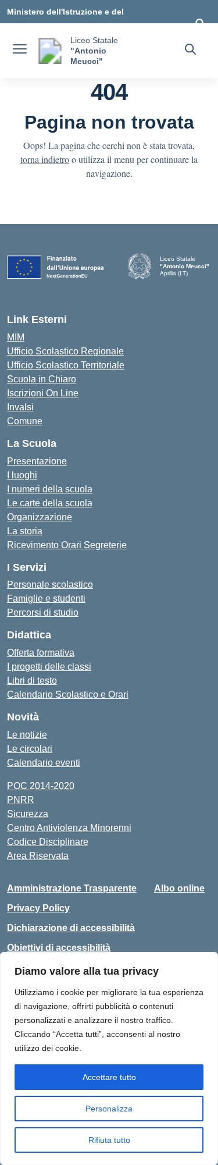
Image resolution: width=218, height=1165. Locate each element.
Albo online (179, 888)
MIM (15, 337)
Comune (24, 421)
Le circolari (29, 749)
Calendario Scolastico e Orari (67, 694)
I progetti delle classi (49, 667)
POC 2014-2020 (40, 786)
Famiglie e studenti (46, 598)
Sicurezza (27, 814)
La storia (24, 531)
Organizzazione (39, 517)
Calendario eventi (43, 763)
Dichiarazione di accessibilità (71, 928)
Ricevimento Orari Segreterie (67, 545)
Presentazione (37, 461)
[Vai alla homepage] (50, 51)
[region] (109, 1058)
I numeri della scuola (49, 489)
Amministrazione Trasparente (72, 888)
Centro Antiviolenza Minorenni (69, 828)
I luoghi (22, 475)
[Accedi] (200, 23)
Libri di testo (32, 680)
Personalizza (109, 1108)
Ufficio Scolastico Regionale (65, 351)
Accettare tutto (109, 1077)
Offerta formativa (40, 653)
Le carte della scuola (49, 503)
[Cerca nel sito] (190, 50)
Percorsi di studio (42, 612)
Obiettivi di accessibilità (58, 948)
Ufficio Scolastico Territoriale (65, 365)
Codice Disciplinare (47, 842)
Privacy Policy (38, 908)
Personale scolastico (50, 584)
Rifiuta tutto (109, 1140)
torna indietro (44, 159)
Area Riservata (38, 856)
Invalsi (20, 407)
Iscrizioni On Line (42, 393)
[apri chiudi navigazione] (20, 51)
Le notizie (27, 735)
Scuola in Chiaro (41, 379)
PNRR (20, 800)
